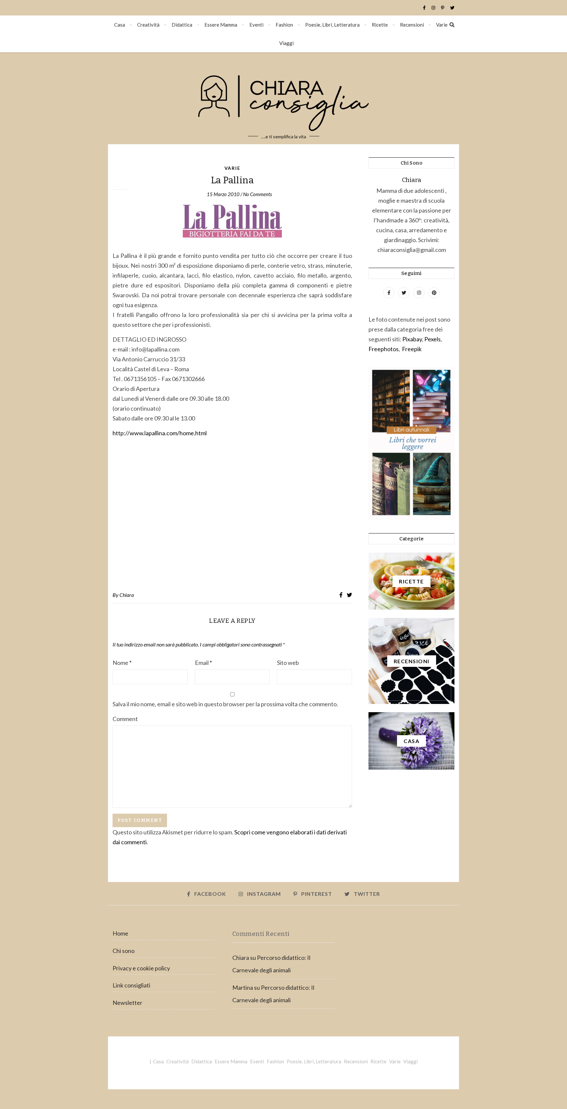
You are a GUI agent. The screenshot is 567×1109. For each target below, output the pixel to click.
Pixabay (412, 339)
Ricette (380, 25)
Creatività (148, 25)
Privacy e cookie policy (141, 968)
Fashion (284, 25)
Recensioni (412, 25)
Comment (125, 718)
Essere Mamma (220, 25)
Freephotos (383, 348)
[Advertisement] (232, 515)
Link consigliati (131, 985)
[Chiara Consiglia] (283, 98)
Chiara (126, 595)
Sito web (288, 662)
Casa (119, 25)
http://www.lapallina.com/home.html (160, 433)
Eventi (256, 25)
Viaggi (286, 43)
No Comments (257, 194)
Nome (122, 662)
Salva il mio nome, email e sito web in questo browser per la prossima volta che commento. (225, 704)
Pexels (432, 339)
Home (120, 933)
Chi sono (124, 950)
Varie (442, 25)
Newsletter (127, 1002)
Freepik (412, 348)
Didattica (182, 25)
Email (203, 662)
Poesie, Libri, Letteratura (332, 25)
